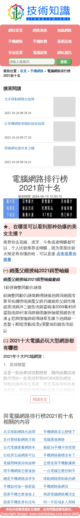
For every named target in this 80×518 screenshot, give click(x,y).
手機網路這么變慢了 (59, 431)
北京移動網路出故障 (19, 99)
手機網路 (15, 41)
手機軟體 (40, 41)
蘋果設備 (64, 41)
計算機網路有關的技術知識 (24, 123)
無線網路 (64, 30)
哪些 (13, 347)
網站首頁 (15, 30)
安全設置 (15, 52)
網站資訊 (64, 52)
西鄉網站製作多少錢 (19, 148)
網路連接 (40, 30)
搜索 (63, 61)
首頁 (23, 70)
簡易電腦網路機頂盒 (59, 494)
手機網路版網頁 (55, 486)
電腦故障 (40, 52)
